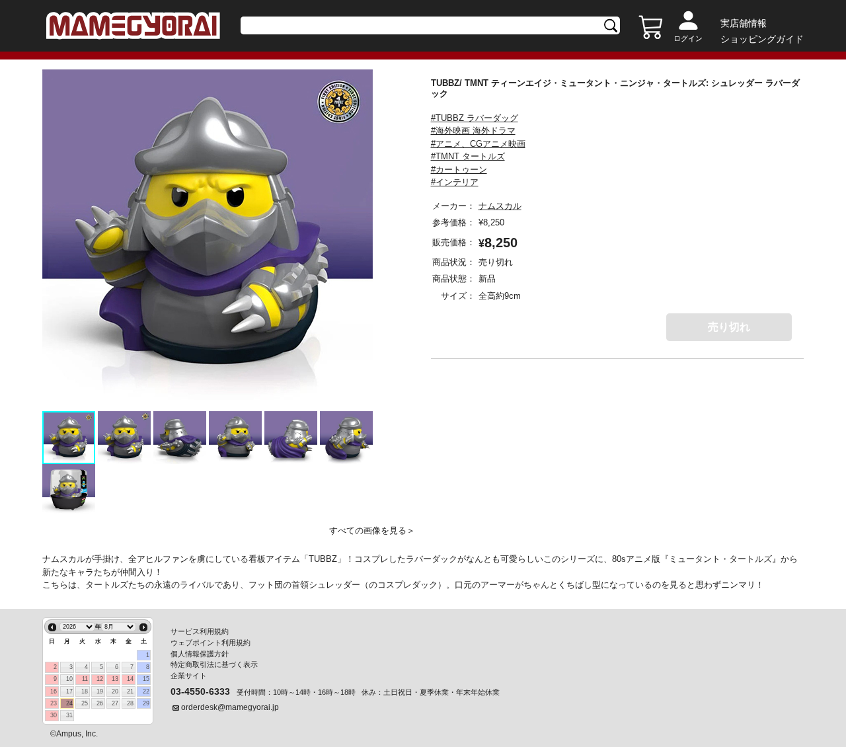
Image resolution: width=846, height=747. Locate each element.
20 (115, 691)
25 (84, 703)
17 (69, 691)
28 (130, 703)
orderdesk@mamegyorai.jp (230, 707)
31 (69, 715)
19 (99, 691)
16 (53, 691)
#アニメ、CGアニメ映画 (478, 144)
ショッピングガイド (762, 39)
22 (146, 691)
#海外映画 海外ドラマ (473, 131)
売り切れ (729, 327)
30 (53, 715)
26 (99, 703)
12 (99, 679)
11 (85, 679)
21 (130, 691)
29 (146, 703)
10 (69, 679)
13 (115, 679)
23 (53, 703)
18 (84, 691)
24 (69, 703)
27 (115, 703)
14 (130, 679)
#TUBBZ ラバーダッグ (474, 118)
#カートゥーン (459, 170)
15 (146, 679)
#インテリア (455, 182)
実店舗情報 (743, 23)
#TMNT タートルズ (468, 156)
